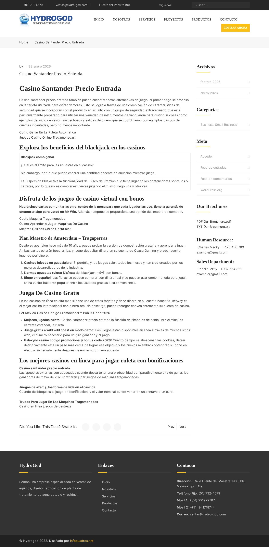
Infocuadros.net (81, 541)
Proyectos (173, 19)
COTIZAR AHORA (235, 27)
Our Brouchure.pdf (217, 221)
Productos (201, 19)
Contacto (228, 19)
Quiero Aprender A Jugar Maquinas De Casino (53, 224)
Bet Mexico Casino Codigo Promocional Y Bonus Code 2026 (64, 313)
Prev (171, 427)
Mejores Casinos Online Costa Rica (45, 229)
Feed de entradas (213, 167)
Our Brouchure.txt (216, 227)
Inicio (99, 19)
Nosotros (121, 19)
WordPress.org (211, 190)
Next (182, 427)
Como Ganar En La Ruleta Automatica (47, 132)
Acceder (206, 156)
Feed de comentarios (216, 179)
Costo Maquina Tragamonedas (42, 218)
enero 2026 (209, 93)
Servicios (147, 19)
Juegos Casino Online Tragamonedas (47, 137)
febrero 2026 (210, 82)
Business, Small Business (218, 125)
